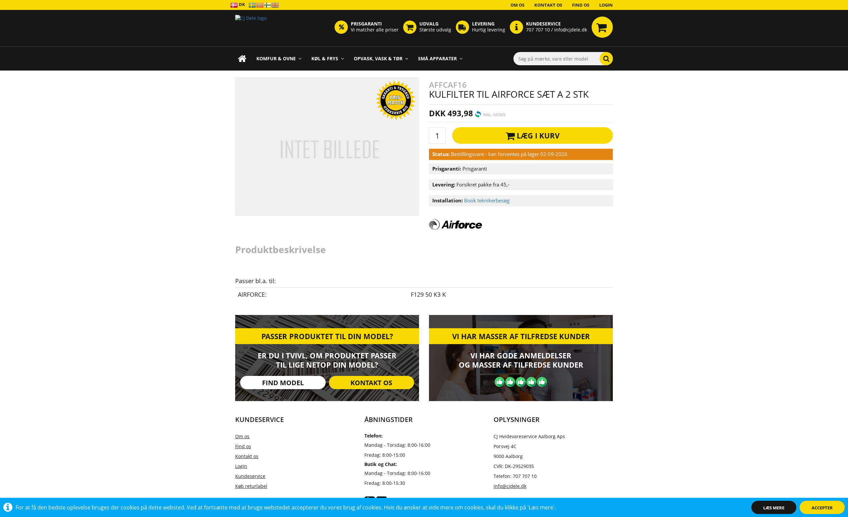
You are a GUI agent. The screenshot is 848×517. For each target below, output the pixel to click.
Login (606, 5)
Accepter (822, 508)
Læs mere (773, 508)
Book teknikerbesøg (486, 200)
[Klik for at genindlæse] (251, 28)
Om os (517, 5)
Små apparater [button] (437, 58)
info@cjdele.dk (510, 486)
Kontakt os (548, 5)
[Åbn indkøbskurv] (602, 27)
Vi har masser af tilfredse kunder (521, 336)
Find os (580, 5)
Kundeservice (250, 476)
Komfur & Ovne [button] (276, 58)
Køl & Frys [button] (324, 58)
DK (241, 4)
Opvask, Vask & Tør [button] (378, 58)
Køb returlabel (251, 486)
